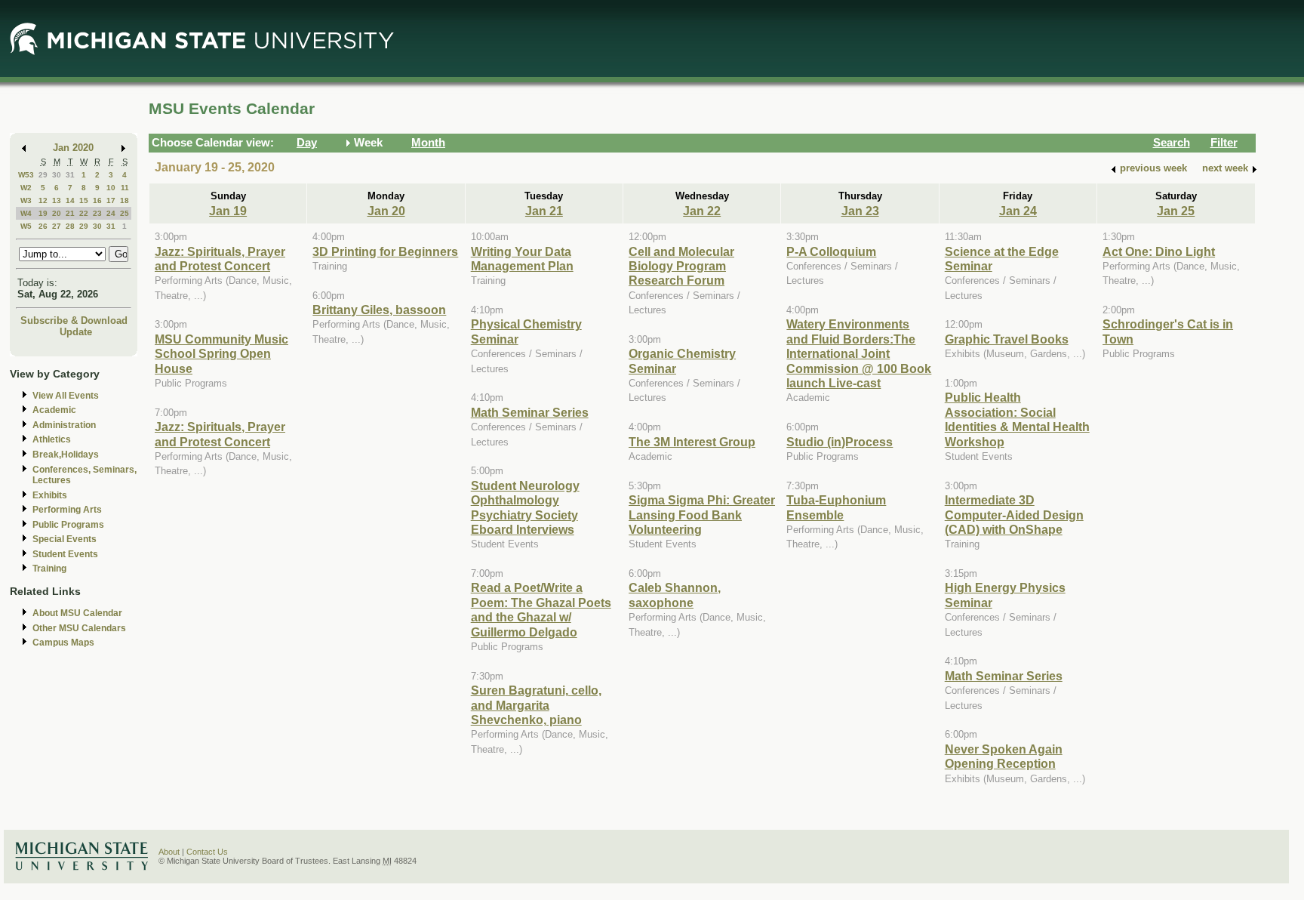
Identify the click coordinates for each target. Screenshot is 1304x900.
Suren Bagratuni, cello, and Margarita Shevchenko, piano (536, 704)
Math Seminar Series (530, 412)
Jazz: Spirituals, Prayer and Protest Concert (220, 259)
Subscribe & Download (74, 320)
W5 (26, 226)
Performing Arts (67, 509)
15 (83, 200)
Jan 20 (386, 210)
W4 (26, 213)
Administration (64, 425)
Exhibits (49, 495)
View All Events (65, 395)
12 (43, 200)
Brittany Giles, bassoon (379, 309)
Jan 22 (702, 210)
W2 (26, 187)
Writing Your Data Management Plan (522, 259)
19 (43, 213)
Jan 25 (1176, 210)
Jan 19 (228, 210)
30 (56, 175)
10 (110, 187)
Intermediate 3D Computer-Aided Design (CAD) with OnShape (1014, 514)
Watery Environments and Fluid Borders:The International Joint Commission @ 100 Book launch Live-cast (858, 353)
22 (83, 213)
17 (110, 200)
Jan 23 (860, 210)
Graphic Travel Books (1007, 339)
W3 (26, 200)
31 (70, 175)
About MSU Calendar (77, 613)
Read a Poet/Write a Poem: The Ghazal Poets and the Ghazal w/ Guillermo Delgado (541, 609)
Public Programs (68, 524)
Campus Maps (63, 642)
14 (70, 200)
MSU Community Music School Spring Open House (221, 353)
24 (110, 213)
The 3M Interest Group (692, 441)
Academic (54, 410)
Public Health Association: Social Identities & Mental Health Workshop (1017, 419)
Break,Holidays (65, 454)
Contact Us (207, 851)
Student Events (65, 554)
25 (124, 213)
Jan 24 (1018, 210)
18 (124, 200)
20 (56, 213)
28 (70, 226)
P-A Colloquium (831, 251)
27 (56, 226)
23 (97, 213)
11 (125, 187)
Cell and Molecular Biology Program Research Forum (681, 266)
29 (43, 175)
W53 (26, 175)
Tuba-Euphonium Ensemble (836, 507)
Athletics (51, 439)
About (169, 851)
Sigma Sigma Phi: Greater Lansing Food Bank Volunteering (702, 514)
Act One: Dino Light (1159, 251)
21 (70, 213)
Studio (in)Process (839, 441)
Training (49, 568)
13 (56, 200)
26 (43, 226)
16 (97, 200)
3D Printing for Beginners (385, 251)
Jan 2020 (73, 147)
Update (76, 332)
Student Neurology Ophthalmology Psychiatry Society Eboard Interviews (525, 507)
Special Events (64, 539)
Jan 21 (544, 210)
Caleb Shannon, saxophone (675, 595)
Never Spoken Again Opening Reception (1004, 756)
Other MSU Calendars (79, 628)
